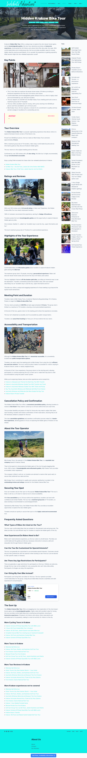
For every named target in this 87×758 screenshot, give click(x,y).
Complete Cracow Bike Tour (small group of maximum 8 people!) (25, 633)
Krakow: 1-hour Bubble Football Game (17, 703)
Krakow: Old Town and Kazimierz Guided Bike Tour (20, 635)
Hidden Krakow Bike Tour (13, 164)
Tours (56, 22)
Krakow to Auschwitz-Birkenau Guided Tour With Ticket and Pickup (25, 386)
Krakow (41, 22)
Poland (46, 22)
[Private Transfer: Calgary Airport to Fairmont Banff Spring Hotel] (65, 238)
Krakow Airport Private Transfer (15, 393)
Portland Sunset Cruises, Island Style (76, 109)
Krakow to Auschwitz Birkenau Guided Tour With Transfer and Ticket (26, 384)
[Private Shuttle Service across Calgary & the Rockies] (65, 196)
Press (73, 731)
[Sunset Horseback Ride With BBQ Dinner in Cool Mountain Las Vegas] (65, 164)
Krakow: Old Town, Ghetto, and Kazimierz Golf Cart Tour (22, 649)
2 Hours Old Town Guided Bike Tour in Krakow (19, 628)
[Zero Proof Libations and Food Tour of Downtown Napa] (65, 101)
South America (51, 3)
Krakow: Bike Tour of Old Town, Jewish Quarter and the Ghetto (24, 169)
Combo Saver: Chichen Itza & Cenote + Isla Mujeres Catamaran (76, 121)
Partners (69, 731)
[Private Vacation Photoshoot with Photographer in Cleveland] (65, 228)
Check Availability (50, 596)
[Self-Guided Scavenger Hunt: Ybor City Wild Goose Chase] (65, 51)
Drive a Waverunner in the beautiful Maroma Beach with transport (77, 133)
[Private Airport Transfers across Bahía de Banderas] (65, 71)
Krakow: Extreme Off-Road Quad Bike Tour (18, 637)
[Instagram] (8, 731)
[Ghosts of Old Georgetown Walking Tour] (65, 145)
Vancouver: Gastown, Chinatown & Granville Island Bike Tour (76, 217)
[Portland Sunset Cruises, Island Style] (65, 111)
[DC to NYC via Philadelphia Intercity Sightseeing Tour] (65, 91)
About (77, 731)
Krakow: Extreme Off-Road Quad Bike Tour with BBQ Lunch (23, 626)
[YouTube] (11, 731)
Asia (59, 3)
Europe (64, 3)
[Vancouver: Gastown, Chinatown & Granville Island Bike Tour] (65, 216)
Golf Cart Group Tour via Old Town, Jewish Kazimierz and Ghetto (25, 656)
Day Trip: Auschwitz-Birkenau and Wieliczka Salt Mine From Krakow (25, 389)
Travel (69, 3)
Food (75, 3)
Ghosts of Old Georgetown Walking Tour (76, 143)
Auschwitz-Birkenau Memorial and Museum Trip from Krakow (23, 675)
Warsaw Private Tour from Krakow (16, 654)
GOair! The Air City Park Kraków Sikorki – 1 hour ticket (21, 670)
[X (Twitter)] (6, 731)
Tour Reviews (43, 3)
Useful (81, 731)
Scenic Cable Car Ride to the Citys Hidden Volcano (77, 153)
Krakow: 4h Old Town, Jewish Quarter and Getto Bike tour (23, 630)
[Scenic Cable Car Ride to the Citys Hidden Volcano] (65, 154)
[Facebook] (4, 731)
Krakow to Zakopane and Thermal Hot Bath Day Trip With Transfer (25, 382)
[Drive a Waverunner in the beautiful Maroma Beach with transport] (65, 132)
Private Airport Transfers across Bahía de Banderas (77, 69)
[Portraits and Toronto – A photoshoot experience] (65, 81)
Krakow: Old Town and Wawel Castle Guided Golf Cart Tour (23, 715)
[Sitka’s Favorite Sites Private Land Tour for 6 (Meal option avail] (65, 176)
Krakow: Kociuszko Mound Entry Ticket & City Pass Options (23, 677)
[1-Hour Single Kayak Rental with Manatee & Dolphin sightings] (65, 186)
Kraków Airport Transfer (13, 712)
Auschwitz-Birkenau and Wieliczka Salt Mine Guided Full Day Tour (25, 391)
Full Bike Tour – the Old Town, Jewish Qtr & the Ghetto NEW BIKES (25, 166)
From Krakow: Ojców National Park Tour (17, 651)
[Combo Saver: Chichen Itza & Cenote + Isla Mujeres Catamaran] (65, 120)
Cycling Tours (32, 22)
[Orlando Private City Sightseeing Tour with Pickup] (65, 61)
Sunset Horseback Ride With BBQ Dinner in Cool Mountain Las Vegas (77, 164)
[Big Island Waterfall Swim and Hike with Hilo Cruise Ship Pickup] (65, 206)
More (80, 3)
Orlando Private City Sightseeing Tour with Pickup (76, 60)
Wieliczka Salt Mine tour (13, 647)
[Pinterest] (10, 731)
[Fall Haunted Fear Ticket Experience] (65, 248)
